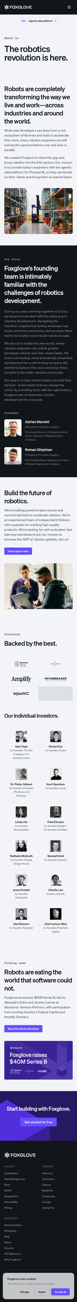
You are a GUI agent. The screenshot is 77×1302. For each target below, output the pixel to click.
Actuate (46, 1202)
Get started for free (38, 1122)
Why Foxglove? (12, 1259)
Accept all (60, 1292)
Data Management (14, 1179)
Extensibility (11, 1202)
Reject (42, 1292)
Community (48, 1196)
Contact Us (48, 1207)
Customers (48, 1179)
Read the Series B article (23, 1029)
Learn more (48, 1283)
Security (8, 1248)
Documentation (13, 1225)
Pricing (8, 1207)
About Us (47, 1173)
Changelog (10, 1230)
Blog (6, 1236)
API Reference (12, 1253)
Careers (46, 1184)
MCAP (7, 1190)
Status (7, 1242)
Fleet (7, 1184)
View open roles (18, 551)
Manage (24, 1292)
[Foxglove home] (18, 7)
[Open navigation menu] (69, 7)
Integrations (11, 1196)
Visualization (11, 1173)
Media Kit (47, 1190)
